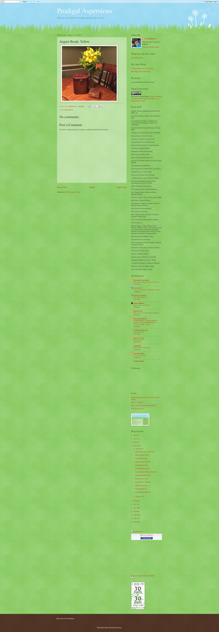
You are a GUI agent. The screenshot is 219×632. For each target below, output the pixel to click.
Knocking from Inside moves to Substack (146, 282)
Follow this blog (146, 538)
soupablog (137, 346)
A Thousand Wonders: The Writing (142, 68)
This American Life (137, 408)
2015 (135, 446)
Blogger (119, 627)
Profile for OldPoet (149, 576)
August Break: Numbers (142, 482)
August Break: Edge (141, 458)
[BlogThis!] (95, 106)
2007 (135, 518)
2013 (135, 504)
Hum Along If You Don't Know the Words (146, 313)
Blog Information (136, 576)
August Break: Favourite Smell (145, 452)
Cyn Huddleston (150, 39)
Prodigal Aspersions (84, 10)
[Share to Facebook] (99, 106)
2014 (135, 501)
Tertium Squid (139, 361)
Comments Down (139, 332)
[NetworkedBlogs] (146, 535)
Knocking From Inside (141, 280)
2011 (135, 508)
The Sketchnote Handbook (142, 348)
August (138, 449)
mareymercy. (138, 288)
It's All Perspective (137, 58)
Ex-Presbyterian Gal (140, 330)
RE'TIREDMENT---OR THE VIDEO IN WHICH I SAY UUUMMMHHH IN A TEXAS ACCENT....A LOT (145, 322)
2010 (135, 511)
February (139, 496)
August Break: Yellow (142, 455)
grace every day (139, 338)
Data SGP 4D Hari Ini (140, 297)
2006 (135, 522)
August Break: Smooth (142, 468)
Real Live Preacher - (140, 295)
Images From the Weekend (142, 305)
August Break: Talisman (142, 462)
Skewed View (138, 311)
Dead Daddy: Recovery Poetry (140, 71)
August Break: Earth (141, 465)
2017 (135, 439)
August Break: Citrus (141, 479)
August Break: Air (141, 489)
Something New (138, 340)
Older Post (122, 187)
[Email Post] (88, 106)
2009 (135, 515)
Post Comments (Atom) (73, 192)
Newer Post (62, 187)
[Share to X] (97, 106)
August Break (68, 110)
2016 (135, 442)
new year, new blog (139, 355)
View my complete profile (151, 47)
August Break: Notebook (143, 475)
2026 (135, 435)
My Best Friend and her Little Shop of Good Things (145, 398)
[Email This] (93, 106)
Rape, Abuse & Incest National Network (143, 405)
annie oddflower (139, 303)
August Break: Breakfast (143, 492)
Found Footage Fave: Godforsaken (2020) (146, 290)
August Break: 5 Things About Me (146, 472)
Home (92, 187)
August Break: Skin (141, 485)
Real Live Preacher (137, 402)
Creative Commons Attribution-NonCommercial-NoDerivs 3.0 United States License (146, 98)
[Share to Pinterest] (101, 106)
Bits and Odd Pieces (140, 319)
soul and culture (139, 353)
